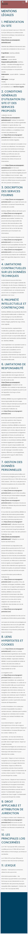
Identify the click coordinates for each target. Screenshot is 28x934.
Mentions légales (19, 87)
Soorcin (17, 932)
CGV (19, 909)
